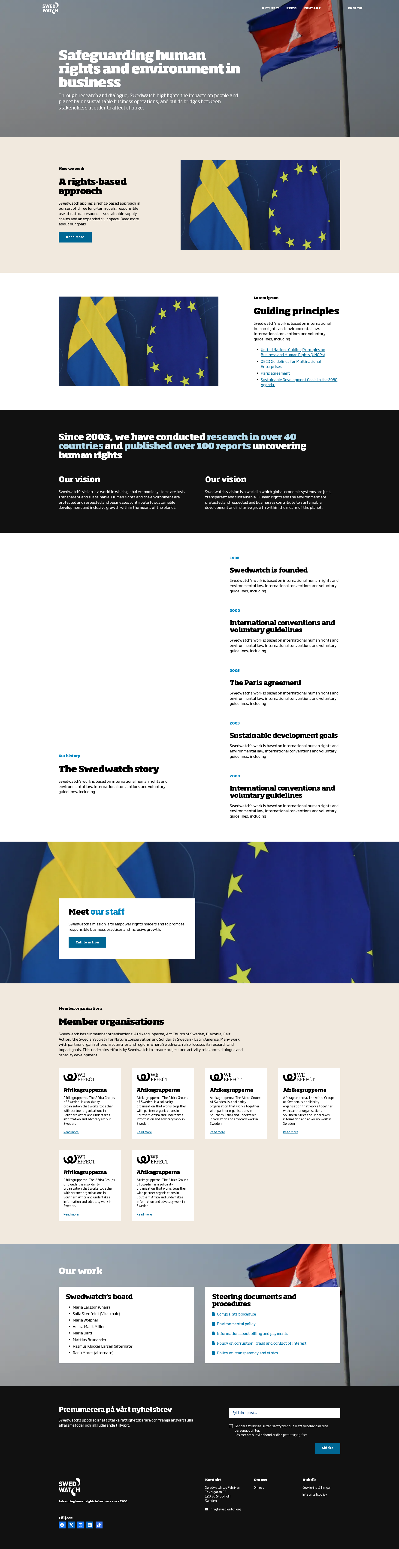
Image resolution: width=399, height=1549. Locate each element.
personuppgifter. (295, 1435)
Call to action (87, 942)
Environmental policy (236, 1324)
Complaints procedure (236, 1314)
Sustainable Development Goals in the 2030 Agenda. (299, 382)
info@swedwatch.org (225, 1509)
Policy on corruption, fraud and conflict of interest (262, 1344)
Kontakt (312, 8)
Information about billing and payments (252, 1334)
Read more (75, 237)
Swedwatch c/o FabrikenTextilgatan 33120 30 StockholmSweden (222, 1494)
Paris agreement (275, 373)
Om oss (259, 1487)
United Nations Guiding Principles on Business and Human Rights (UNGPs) (293, 352)
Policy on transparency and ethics (247, 1353)
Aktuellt (270, 8)
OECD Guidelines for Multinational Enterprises (291, 363)
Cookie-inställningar (316, 1487)
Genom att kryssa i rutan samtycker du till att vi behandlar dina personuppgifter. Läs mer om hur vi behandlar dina (281, 1430)
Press (291, 8)
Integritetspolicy (314, 1494)
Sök (334, 8)
